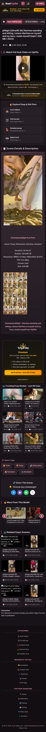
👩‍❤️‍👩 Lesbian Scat (23, 670)
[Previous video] (4, 516)
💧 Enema (23, 678)
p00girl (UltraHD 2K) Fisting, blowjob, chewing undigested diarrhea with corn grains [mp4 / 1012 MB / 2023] (11, 575)
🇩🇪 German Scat (23, 649)
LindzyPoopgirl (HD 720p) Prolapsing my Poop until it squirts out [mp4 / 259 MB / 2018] (16, 523)
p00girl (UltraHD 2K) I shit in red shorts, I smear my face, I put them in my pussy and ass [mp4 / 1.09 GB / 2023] (34, 575)
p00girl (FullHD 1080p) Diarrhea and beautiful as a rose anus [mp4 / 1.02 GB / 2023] (11, 600)
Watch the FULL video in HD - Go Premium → (23, 87)
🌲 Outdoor (23, 716)
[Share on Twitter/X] (32, 492)
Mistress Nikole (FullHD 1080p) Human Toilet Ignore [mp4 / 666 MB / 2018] (36, 523)
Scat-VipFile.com (14, 22)
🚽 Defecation (36, 465)
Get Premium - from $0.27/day (23, 372)
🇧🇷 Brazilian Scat (23, 654)
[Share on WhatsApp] (26, 492)
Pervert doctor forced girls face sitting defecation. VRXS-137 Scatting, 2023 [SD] (32, 426)
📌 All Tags (23, 683)
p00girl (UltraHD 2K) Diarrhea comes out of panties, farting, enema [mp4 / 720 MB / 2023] (33, 551)
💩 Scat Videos (23, 636)
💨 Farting (23, 707)
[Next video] (42, 516)
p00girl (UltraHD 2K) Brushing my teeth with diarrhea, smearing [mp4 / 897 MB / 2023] (12, 551)
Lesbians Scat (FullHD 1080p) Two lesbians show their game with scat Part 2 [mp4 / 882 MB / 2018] (32, 403)
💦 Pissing (23, 703)
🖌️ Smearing (23, 674)
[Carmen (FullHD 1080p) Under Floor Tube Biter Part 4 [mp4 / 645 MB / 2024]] (33, 438)
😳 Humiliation (23, 665)
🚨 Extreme (10, 472)
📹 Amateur (26, 472)
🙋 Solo (6, 465)
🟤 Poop (19, 465)
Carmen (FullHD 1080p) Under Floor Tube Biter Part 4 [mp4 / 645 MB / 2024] (33, 447)
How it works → (23, 379)
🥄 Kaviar (23, 694)
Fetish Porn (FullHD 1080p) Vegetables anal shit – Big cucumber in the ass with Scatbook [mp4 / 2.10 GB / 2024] (12, 403)
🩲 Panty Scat (23, 712)
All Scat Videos (31, 22)
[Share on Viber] (19, 492)
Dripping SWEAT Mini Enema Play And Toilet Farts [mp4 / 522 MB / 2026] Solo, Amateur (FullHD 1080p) (11, 447)
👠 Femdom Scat (23, 645)
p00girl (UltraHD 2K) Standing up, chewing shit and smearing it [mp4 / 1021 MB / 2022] (34, 600)
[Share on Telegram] (13, 492)
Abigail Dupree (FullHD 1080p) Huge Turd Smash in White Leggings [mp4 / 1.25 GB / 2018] (12, 426)
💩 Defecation (23, 699)
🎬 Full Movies (23, 641)
